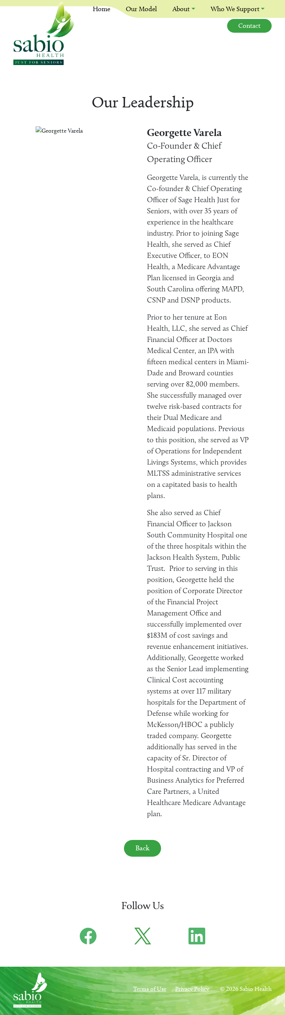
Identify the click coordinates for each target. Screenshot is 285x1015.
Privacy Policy (192, 988)
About (181, 9)
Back (142, 848)
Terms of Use (149, 988)
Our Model (141, 9)
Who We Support (235, 9)
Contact (249, 26)
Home (101, 9)
